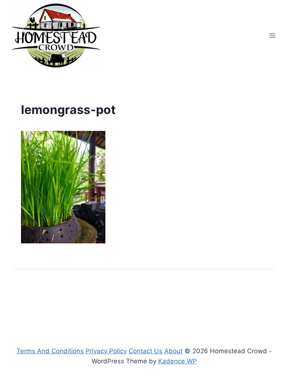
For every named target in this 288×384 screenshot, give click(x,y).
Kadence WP (177, 361)
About (173, 351)
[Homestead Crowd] (56, 35)
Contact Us (145, 351)
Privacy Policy (106, 351)
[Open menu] (272, 35)
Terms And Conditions (50, 351)
